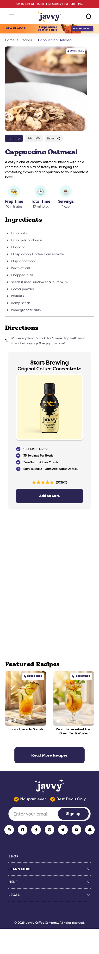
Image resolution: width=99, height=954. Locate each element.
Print (31, 138)
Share (50, 138)
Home (9, 40)
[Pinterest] (49, 830)
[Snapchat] (90, 830)
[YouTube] (76, 830)
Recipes (26, 40)
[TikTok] (36, 830)
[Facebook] (22, 830)
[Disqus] (49, 585)
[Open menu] (10, 16)
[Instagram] (9, 830)
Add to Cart (49, 496)
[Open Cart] (88, 16)
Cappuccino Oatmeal (55, 40)
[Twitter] (63, 830)
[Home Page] (50, 16)
